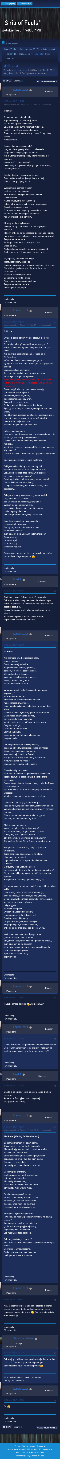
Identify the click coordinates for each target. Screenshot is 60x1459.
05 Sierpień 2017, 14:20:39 (14, 1400)
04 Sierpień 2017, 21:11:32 (14, 101)
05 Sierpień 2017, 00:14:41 (14, 1299)
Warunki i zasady (28, 1446)
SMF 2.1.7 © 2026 (23, 1453)
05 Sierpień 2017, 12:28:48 (14, 1353)
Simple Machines (37, 1453)
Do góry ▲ (41, 1446)
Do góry (7, 1427)
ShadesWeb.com (37, 1456)
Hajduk (17, 579)
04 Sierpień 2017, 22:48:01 (14, 591)
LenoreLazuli (20, 89)
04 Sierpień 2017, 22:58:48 (14, 997)
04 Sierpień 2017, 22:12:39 (14, 322)
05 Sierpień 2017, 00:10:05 (14, 1127)
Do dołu (7, 81)
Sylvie (47, 54)
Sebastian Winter (23, 1338)
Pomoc (17, 1446)
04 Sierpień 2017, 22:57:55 (14, 645)
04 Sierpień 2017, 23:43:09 (14, 1085)
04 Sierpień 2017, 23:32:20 (14, 1038)
